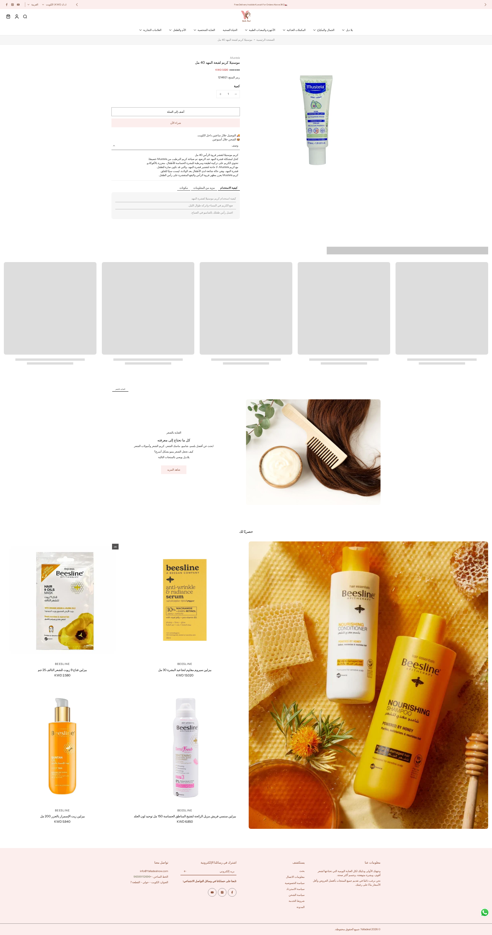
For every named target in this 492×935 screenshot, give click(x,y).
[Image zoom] (316, 120)
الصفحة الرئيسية (265, 39)
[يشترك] (185, 871)
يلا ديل (349, 30)
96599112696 (142, 876)
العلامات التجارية (152, 30)
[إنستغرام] (12, 4)
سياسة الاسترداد (295, 889)
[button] (175, 111)
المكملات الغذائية (296, 30)
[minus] (236, 94)
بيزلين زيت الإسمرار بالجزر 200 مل (62, 816)
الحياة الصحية (230, 30)
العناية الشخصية (206, 30)
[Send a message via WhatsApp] (485, 912)
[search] (25, 16)
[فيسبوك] (7, 4)
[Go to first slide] (76, 4)
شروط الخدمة (297, 901)
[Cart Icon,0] (8, 16)
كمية (237, 86)
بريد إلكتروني (227, 871)
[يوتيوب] (18, 4)
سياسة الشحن (297, 895)
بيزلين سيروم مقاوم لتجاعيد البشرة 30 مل (184, 670)
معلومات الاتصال (295, 877)
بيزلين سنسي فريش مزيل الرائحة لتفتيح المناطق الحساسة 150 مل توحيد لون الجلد (185, 816)
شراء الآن (175, 123)
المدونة (301, 907)
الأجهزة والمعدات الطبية (262, 30)
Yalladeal (365, 929)
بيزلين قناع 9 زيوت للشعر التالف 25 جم (62, 670)
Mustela (235, 58)
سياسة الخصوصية (295, 883)
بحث (302, 871)
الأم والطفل (179, 30)
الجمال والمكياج (325, 30)
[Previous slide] (485, 4)
